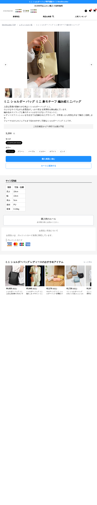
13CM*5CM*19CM (14, 143)
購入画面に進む (48, 159)
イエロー (42, 151)
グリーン (21, 151)
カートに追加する (48, 166)
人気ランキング (81, 16)
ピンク (62, 151)
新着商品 (16, 16)
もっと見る (88, 262)
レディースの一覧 (25, 25)
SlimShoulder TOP (9, 25)
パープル (31, 151)
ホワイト (53, 151)
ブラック (10, 151)
